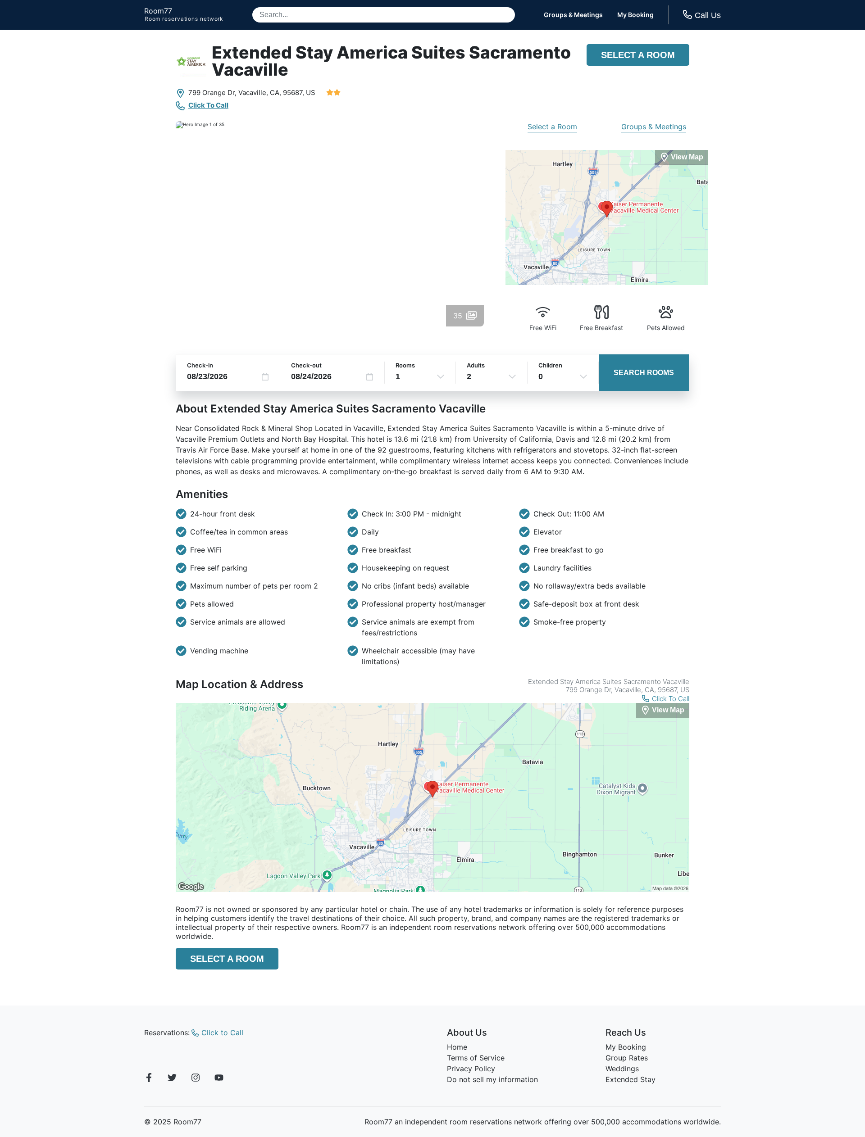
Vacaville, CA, (259, 92)
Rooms (405, 365)
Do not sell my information (492, 1079)
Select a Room (638, 55)
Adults (476, 365)
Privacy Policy (471, 1068)
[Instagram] (195, 1079)
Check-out (306, 365)
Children (550, 365)
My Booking (635, 15)
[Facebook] (148, 1079)
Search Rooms (644, 372)
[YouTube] (218, 1079)
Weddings (622, 1068)
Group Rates (627, 1057)
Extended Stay (631, 1079)
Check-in (200, 365)
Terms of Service (476, 1057)
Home (457, 1046)
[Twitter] (172, 1079)
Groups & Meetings (573, 15)
